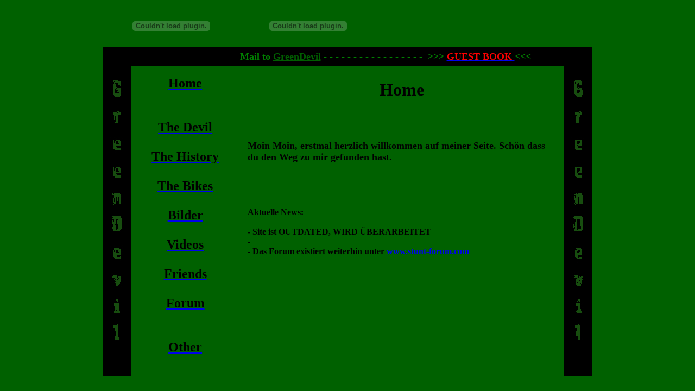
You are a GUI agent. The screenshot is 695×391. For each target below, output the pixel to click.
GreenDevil (297, 56)
